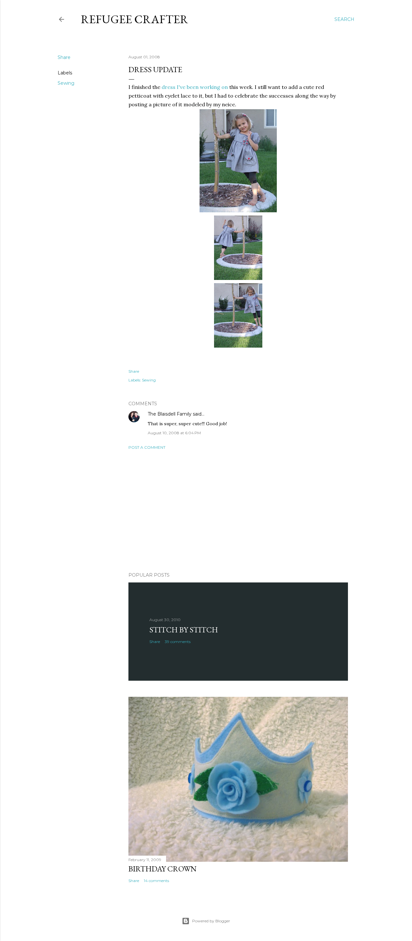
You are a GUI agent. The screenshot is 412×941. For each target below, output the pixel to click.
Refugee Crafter (134, 19)
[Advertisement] (238, 511)
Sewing (66, 83)
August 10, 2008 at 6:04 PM (174, 432)
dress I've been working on (195, 87)
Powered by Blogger (211, 920)
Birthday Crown (162, 869)
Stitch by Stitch (183, 630)
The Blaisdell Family (170, 414)
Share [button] (64, 57)
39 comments (178, 641)
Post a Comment (146, 447)
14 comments (156, 880)
